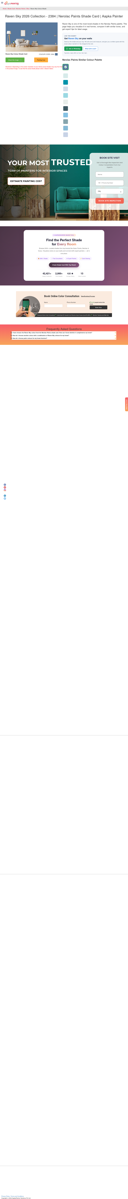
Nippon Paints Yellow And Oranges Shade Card (16, 869)
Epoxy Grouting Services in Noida (13, 1002)
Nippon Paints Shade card (11, 429)
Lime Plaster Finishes (10, 614)
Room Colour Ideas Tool (10, 637)
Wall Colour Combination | (84, 1190)
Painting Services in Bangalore (12, 443)
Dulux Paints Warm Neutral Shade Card (14, 840)
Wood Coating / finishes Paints (12, 385)
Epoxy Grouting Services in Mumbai (13, 990)
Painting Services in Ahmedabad (12, 471)
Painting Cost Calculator (10, 628)
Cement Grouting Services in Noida (13, 954)
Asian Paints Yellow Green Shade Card (14, 770)
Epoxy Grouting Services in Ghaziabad (14, 1007)
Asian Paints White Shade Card (12, 766)
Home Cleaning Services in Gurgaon (13, 907)
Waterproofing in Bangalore (11, 512)
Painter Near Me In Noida (10, 568)
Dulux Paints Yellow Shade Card (12, 823)
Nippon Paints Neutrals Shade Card (13, 864)
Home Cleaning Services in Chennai (13, 900)
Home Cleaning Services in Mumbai (13, 893)
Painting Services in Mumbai (11, 447)
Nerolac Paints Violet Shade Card (13, 797)
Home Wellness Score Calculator (13, 635)
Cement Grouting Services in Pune (13, 945)
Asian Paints (7, 369)
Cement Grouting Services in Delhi (13, 947)
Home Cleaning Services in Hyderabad (14, 890)
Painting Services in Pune (11, 450)
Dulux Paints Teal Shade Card (12, 831)
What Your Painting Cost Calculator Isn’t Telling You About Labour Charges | (75, 1174)
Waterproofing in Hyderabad (11, 515)
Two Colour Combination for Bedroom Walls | (17, 1190)
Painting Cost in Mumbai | (27, 1183)
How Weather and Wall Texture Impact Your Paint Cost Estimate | (40, 1172)
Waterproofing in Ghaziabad (11, 533)
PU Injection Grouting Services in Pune (14, 1047)
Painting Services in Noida (11, 459)
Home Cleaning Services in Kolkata (13, 902)
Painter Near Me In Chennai (11, 566)
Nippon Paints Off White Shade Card (14, 871)
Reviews (6, 655)
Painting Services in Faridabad (12, 466)
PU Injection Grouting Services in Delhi (14, 1050)
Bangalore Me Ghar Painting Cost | (15, 1172)
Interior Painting (8, 598)
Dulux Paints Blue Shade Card (12, 833)
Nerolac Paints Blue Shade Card (12, 794)
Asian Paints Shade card (10, 422)
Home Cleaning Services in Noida (13, 904)
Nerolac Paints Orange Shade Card (13, 787)
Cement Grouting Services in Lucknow (14, 966)
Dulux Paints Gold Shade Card (12, 821)
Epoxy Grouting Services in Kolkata (13, 1000)
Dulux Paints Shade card (10, 427)
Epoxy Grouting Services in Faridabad (14, 1009)
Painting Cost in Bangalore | (13, 1183)
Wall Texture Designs (9, 405)
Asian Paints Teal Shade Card (12, 751)
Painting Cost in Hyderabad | (82, 1183)
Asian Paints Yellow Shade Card (12, 768)
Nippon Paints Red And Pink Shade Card (15, 867)
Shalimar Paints (8, 378)
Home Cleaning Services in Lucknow (14, 914)
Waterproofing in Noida (10, 529)
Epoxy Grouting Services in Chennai (13, 997)
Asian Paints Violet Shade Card (12, 763)
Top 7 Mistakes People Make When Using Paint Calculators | (29, 1175)
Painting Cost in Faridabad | (113, 1183)
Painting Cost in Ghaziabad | (97, 1183)
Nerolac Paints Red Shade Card (12, 785)
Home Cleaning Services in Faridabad (14, 911)
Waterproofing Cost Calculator (12, 630)
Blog (5, 653)
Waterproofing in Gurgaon (10, 531)
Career (5, 660)
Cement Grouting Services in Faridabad (14, 964)
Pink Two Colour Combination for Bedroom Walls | (63, 1190)
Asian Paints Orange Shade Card (13, 758)
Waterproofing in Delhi (10, 522)
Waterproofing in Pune (10, 519)
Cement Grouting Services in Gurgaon (14, 957)
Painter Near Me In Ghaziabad (12, 573)
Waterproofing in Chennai (10, 524)
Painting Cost (41, 60)
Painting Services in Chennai (11, 454)
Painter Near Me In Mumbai (11, 559)
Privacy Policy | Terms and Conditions (12, 1196)
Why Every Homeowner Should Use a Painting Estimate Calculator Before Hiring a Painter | (69, 1175)
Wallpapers (7, 607)
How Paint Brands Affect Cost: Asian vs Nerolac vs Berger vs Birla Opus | (37, 1174)
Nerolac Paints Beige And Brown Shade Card (16, 799)
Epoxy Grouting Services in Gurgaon (14, 1004)
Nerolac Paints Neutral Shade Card (13, 802)
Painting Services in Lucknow (12, 468)
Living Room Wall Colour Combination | (40, 1190)
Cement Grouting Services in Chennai (14, 950)
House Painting (8, 591)
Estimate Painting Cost (26, 181)
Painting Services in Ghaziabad (12, 464)
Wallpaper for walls (9, 612)
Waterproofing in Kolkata (10, 526)
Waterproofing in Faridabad (11, 536)
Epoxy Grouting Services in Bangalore (14, 986)
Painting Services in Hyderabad (12, 445)
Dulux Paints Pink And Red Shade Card (14, 816)
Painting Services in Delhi (11, 452)
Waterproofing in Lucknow (11, 538)
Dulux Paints (7, 371)
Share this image (14, 60)
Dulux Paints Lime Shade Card (12, 826)
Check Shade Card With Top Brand (64, 265)
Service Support (8, 665)
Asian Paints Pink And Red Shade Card (14, 761)
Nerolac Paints (8, 374)
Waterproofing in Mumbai (10, 517)
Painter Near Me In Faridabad (12, 575)
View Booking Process (88, 296)
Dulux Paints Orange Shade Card (13, 819)
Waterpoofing (7, 593)
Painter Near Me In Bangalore (12, 554)
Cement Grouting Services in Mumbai (14, 943)
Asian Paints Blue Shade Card (12, 749)
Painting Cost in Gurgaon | (42, 1183)
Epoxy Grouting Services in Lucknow (14, 1011)
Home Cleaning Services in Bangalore (14, 888)
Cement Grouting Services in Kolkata (14, 952)
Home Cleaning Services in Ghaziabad (14, 909)
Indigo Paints (7, 376)
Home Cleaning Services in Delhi (13, 897)
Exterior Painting (8, 600)
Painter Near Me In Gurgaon (11, 570)
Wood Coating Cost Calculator (12, 632)
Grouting (6, 609)
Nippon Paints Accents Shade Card (13, 855)
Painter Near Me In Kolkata (11, 577)
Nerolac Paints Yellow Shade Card (13, 790)
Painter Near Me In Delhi (10, 563)
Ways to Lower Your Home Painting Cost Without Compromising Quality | (76, 1172)
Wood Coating (7, 602)
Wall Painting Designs (10, 403)
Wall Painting (7, 595)
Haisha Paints (7, 381)
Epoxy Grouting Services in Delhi (13, 995)
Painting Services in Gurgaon (12, 461)
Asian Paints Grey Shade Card (12, 756)
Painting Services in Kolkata (11, 457)
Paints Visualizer (8, 639)
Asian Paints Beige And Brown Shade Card (15, 754)
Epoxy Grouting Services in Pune (13, 993)
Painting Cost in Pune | (68, 1183)
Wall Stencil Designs (9, 408)
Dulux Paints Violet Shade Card (12, 835)
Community (7, 605)
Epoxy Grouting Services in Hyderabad (14, 988)
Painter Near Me (7, 549)
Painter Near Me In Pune (10, 561)
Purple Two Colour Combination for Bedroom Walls (104, 1190)
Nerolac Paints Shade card (11, 424)
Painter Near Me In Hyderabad (12, 556)
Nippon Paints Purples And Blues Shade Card (16, 862)
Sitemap (6, 662)
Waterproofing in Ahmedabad (11, 540)
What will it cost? (90, 49)
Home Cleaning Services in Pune (13, 895)
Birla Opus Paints (8, 383)
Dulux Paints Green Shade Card (12, 828)
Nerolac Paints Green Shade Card (13, 792)
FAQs (5, 658)
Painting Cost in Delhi (11, 1185)
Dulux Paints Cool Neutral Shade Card (14, 838)
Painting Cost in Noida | (55, 1183)
